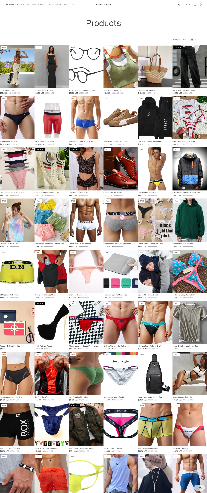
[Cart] (200, 4)
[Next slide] (30, 66)
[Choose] (31, 84)
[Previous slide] (3, 66)
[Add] (100, 391)
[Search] (190, 4)
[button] (185, 39)
